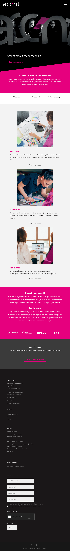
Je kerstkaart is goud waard (14, 446)
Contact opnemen (16, 62)
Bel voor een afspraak (35, 359)
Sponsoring (10, 451)
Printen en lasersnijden (13, 439)
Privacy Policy (10, 401)
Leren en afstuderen (12, 414)
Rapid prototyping (12, 431)
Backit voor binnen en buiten (15, 441)
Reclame (14, 151)
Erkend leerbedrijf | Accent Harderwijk (17, 449)
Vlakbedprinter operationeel (14, 436)
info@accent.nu (11, 397)
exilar (35, 353)
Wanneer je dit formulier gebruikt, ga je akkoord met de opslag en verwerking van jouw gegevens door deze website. (26, 506)
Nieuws (9, 412)
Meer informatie (35, 165)
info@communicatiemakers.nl (14, 388)
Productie (15, 267)
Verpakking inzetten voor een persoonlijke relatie (20, 444)
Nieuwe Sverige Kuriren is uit (14, 434)
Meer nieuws (10, 454)
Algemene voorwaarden (13, 403)
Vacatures (9, 417)
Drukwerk (15, 209)
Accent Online (42, 548)
